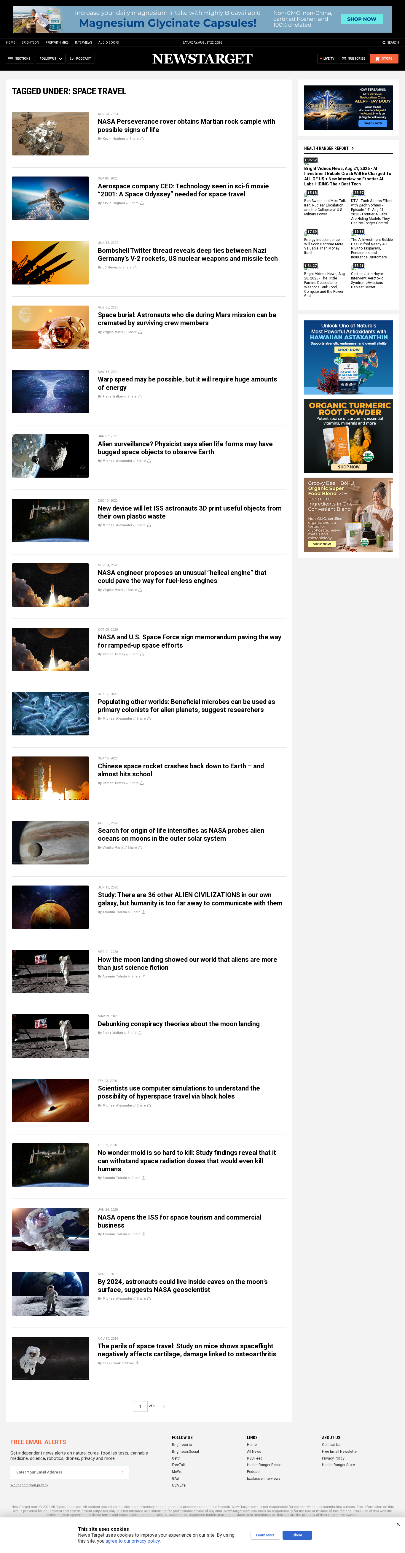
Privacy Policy (333, 1458)
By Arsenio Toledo (112, 912)
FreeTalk (179, 1465)
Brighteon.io (182, 1445)
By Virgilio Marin (110, 332)
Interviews (83, 42)
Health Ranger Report (326, 148)
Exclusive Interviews (263, 1478)
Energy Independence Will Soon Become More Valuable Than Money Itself (323, 246)
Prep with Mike (57, 42)
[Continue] (122, 1472)
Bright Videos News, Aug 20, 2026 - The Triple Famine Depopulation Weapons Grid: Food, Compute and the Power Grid (324, 285)
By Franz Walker (110, 396)
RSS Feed (254, 1458)
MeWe (177, 1472)
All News (254, 1451)
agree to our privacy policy (133, 1541)
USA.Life (179, 1485)
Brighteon (30, 42)
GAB (175, 1478)
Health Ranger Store (338, 1465)
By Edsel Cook (109, 1363)
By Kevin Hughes (111, 139)
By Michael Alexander (115, 461)
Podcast (254, 1472)
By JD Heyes (108, 267)
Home (10, 42)
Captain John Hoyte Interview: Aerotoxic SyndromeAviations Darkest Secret (367, 280)
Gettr (176, 1458)
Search (393, 42)
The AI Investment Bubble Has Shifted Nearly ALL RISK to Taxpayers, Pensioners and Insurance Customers (372, 249)
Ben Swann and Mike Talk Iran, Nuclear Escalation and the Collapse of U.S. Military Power (325, 208)
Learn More (265, 1535)
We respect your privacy (29, 1485)
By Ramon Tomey (111, 654)
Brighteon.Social (185, 1451)
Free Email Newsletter (340, 1451)
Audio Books (108, 42)
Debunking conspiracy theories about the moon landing (179, 1024)
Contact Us (331, 1445)
